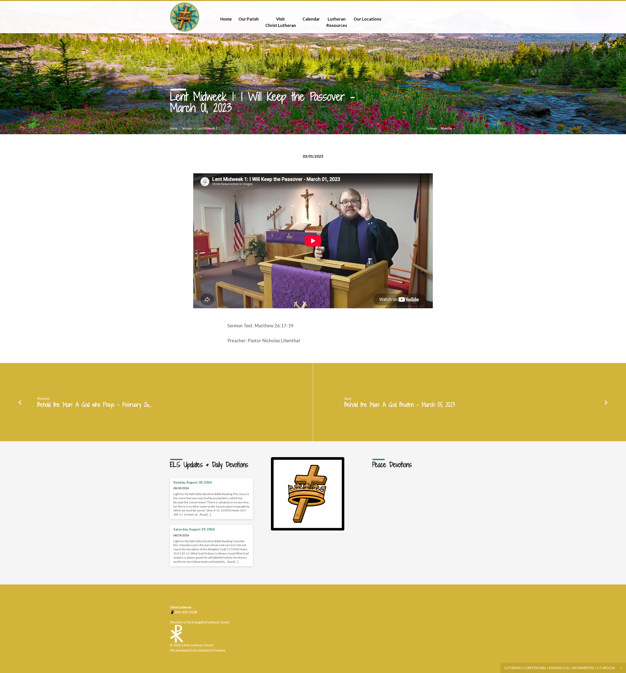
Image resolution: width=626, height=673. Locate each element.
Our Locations (367, 19)
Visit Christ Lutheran (280, 22)
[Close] (621, 668)
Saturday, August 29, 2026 (194, 529)
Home (226, 19)
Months (447, 128)
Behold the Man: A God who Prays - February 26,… (94, 404)
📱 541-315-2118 (183, 612)
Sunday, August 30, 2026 (192, 482)
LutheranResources (336, 22)
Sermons (187, 128)
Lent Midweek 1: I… (209, 128)
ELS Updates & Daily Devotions (209, 464)
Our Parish (248, 19)
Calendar (311, 19)
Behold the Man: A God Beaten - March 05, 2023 (399, 404)
